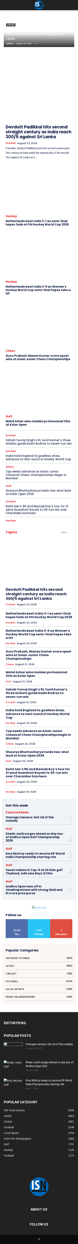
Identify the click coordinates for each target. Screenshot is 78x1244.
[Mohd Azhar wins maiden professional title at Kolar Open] (39, 389)
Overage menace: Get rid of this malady (30, 819)
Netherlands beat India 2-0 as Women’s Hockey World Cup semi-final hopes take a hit (38, 290)
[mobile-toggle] (6, 5)
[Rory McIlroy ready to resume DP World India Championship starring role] (13, 1085)
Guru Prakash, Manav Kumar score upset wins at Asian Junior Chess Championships (38, 357)
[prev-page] (61, 106)
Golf (9, 416)
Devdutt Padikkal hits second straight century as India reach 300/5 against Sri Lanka (35, 34)
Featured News (17, 812)
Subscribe (61, 920)
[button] (72, 5)
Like (17, 920)
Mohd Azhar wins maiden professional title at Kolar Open (38, 423)
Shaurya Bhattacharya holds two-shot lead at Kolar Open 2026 (38, 492)
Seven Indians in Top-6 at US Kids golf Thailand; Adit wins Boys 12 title (34, 871)
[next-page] (69, 106)
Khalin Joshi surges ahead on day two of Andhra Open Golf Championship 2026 (34, 837)
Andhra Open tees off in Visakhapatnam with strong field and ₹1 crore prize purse (34, 889)
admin (9, 43)
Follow (39, 920)
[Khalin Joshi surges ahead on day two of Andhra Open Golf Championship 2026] (13, 1066)
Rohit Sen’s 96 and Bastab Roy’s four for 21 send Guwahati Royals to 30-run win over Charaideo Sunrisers (37, 509)
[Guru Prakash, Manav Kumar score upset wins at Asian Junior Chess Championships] (39, 323)
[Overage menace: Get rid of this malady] (13, 1049)
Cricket (11, 143)
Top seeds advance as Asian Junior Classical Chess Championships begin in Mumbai (36, 474)
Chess (10, 350)
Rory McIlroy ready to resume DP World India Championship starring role (35, 855)
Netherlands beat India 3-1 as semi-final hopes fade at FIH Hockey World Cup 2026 (37, 222)
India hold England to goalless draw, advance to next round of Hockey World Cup (38, 457)
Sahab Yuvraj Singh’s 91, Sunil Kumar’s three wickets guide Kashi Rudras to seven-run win (39, 442)
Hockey (11, 216)
